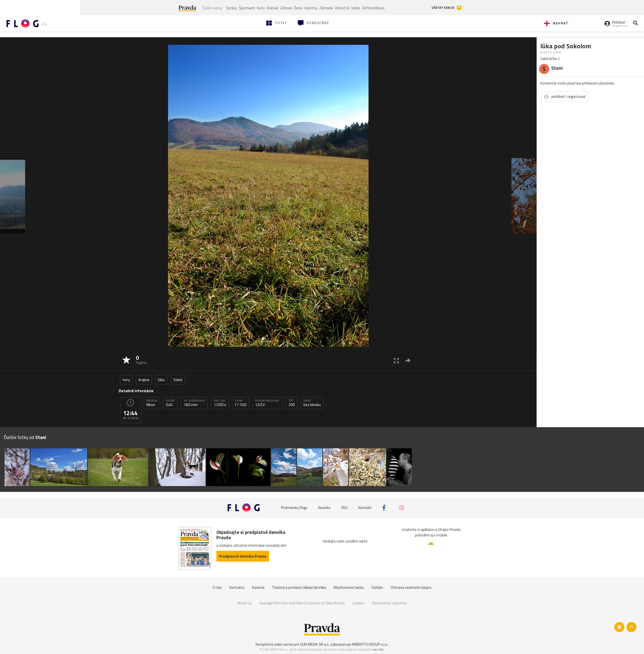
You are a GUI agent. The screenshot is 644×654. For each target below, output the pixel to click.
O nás (217, 587)
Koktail (272, 8)
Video (355, 8)
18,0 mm (194, 403)
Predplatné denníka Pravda (242, 556)
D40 (170, 403)
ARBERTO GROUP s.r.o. (370, 644)
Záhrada (326, 8)
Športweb (247, 8)
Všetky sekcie (443, 7)
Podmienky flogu (294, 508)
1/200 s (220, 403)
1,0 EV (267, 403)
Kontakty (237, 587)
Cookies (358, 603)
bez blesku (312, 403)
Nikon (151, 403)
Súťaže (377, 587)
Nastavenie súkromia (389, 603)
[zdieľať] (408, 360)
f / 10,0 (240, 403)
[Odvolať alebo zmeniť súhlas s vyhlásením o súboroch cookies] (619, 627)
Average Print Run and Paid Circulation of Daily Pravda (302, 603)
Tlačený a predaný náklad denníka (299, 587)
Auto (261, 8)
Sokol (177, 380)
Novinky (324, 508)
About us (244, 603)
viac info (378, 649)
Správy (231, 8)
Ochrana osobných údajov (411, 587)
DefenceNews (373, 8)
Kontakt (365, 508)
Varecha (310, 8)
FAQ (344, 508)
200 (292, 403)
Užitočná (342, 8)
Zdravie (286, 8)
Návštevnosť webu (349, 587)
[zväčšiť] (396, 360)
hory (126, 380)
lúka (161, 380)
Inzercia (258, 587)
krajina (144, 380)
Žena (298, 8)
